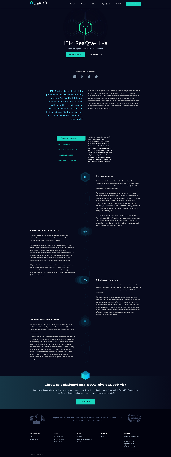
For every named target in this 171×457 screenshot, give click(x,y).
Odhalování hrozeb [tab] (65, 155)
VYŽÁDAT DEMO (133, 4)
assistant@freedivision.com (132, 436)
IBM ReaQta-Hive (58, 436)
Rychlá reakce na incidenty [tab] (68, 150)
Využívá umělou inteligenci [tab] (68, 138)
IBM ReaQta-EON (58, 442)
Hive (31, 436)
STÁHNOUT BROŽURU (75, 54)
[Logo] (38, 4)
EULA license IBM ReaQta (84, 439)
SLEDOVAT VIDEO (94, 54)
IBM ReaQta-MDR (59, 439)
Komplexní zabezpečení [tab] (67, 160)
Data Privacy (81, 442)
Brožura (79, 436)
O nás (102, 436)
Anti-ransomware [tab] (65, 144)
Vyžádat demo (34, 439)
